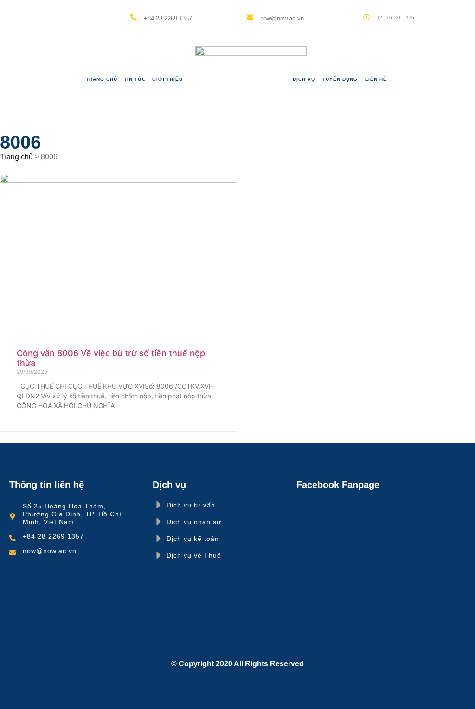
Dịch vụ (304, 79)
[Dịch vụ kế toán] (159, 538)
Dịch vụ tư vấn (191, 505)
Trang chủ (101, 79)
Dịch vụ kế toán (193, 538)
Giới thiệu (167, 79)
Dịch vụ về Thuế (194, 555)
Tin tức (135, 79)
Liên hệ (376, 79)
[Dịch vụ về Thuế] (159, 555)
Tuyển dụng (340, 79)
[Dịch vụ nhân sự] (159, 521)
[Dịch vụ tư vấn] (159, 505)
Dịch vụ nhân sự (194, 522)
